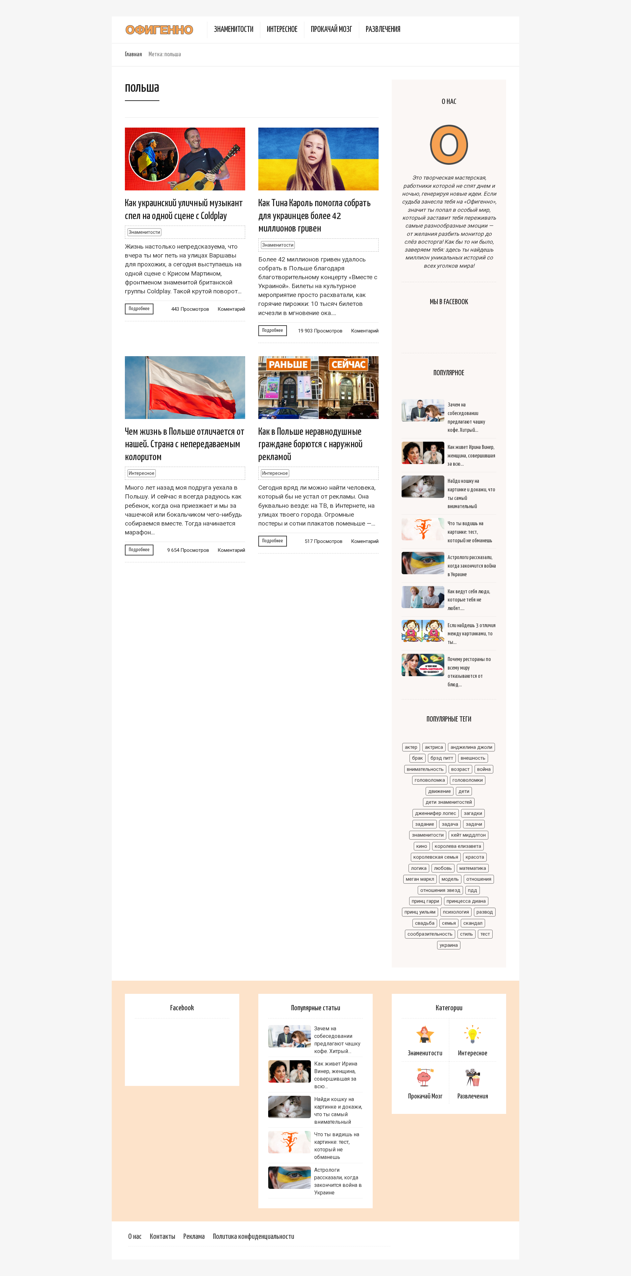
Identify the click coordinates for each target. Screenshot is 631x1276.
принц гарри (425, 901)
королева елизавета (458, 846)
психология (456, 912)
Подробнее (139, 308)
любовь (443, 868)
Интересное (282, 30)
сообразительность (430, 934)
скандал (472, 923)
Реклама (194, 1236)
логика (419, 868)
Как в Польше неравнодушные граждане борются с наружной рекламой (310, 444)
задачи (474, 824)
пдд (472, 890)
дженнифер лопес (435, 813)
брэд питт (442, 758)
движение (439, 791)
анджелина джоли (471, 747)
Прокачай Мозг (331, 30)
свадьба (424, 923)
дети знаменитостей (449, 802)
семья (449, 923)
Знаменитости (233, 30)
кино (421, 846)
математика (472, 868)
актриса (434, 747)
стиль (466, 934)
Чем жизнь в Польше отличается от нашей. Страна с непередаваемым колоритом (185, 444)
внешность (473, 758)
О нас (135, 1236)
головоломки (468, 780)
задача (450, 824)
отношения (478, 879)
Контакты (162, 1236)
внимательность (425, 769)
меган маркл (420, 879)
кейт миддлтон (468, 835)
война (484, 769)
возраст (460, 769)
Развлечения (383, 30)
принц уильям (420, 912)
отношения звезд (440, 890)
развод (485, 912)
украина (449, 945)
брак (417, 758)
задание (424, 824)
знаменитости (428, 835)
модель (450, 879)
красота (475, 857)
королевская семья (435, 857)
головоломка (430, 780)
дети (463, 791)
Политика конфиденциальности (253, 1236)
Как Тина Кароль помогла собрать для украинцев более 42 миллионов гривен (314, 215)
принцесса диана (466, 901)
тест (485, 934)
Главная (133, 54)
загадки (473, 813)
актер (411, 747)
